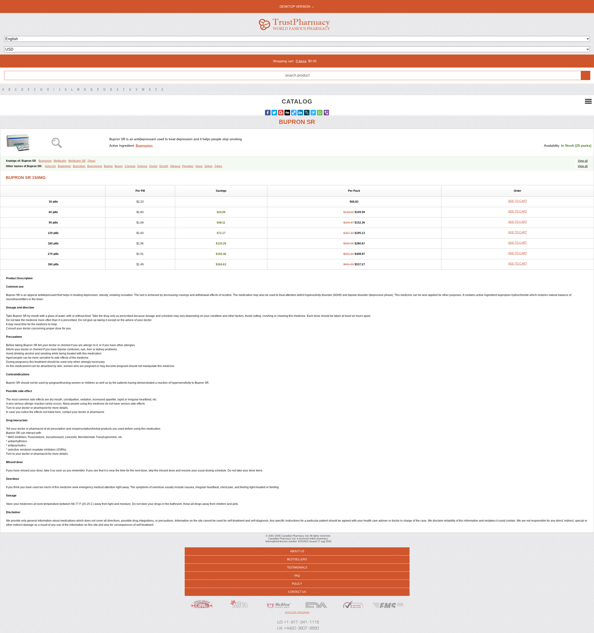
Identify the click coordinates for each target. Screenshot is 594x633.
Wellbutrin (60, 160)
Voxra (199, 166)
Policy (297, 583)
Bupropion (144, 145)
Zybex (218, 166)
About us (297, 551)
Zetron (208, 166)
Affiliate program (297, 612)
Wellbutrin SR (77, 160)
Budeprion (64, 166)
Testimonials (297, 567)
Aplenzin (50, 166)
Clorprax (130, 166)
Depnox (142, 166)
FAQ (297, 575)
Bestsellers (297, 559)
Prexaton (188, 166)
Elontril (163, 166)
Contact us (297, 592)
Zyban (91, 160)
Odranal (175, 166)
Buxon (119, 166)
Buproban (79, 166)
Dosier (153, 166)
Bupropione (94, 166)
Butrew (108, 166)
